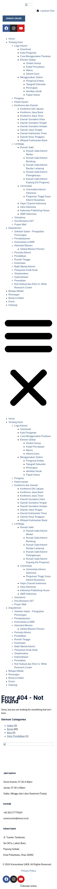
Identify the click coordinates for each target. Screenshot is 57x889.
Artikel (10, 725)
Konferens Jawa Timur (31, 116)
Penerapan (32, 88)
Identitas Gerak (34, 91)
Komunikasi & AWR (24, 242)
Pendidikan (20, 256)
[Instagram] (13, 28)
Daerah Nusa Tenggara (32, 137)
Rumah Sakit (27, 147)
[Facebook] (6, 28)
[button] (28, 362)
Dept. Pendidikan (16, 736)
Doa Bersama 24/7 (24, 221)
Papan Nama (33, 95)
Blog (9, 732)
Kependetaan (21, 277)
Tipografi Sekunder (36, 84)
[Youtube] (21, 28)
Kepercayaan (21, 102)
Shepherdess (21, 273)
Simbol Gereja (33, 63)
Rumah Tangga (22, 259)
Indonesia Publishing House (35, 210)
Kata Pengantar (28, 53)
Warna (29, 70)
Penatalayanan (22, 238)
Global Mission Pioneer (32, 249)
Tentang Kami (15, 42)
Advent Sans (32, 74)
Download (25, 49)
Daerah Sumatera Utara (32, 119)
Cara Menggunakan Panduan (35, 56)
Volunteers (19, 217)
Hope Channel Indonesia (33, 203)
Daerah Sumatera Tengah (33, 123)
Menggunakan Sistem (31, 77)
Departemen (14, 228)
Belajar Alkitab (16, 291)
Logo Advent (20, 46)
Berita (10, 729)
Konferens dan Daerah (26, 105)
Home (11, 39)
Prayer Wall (20, 224)
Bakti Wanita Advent (24, 266)
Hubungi (12, 305)
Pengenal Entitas (35, 81)
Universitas (26, 186)
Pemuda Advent (22, 252)
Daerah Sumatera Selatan (33, 126)
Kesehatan (20, 263)
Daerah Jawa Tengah (31, 130)
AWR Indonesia (28, 214)
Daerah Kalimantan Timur (33, 133)
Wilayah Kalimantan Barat (33, 140)
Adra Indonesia (28, 207)
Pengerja (19, 98)
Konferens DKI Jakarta (32, 109)
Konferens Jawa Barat (31, 112)
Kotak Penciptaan (35, 67)
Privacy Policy (28, 871)
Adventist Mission (23, 245)
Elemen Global (28, 60)
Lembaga (19, 144)
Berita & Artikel (16, 298)
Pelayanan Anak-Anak (26, 270)
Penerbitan (20, 280)
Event (11, 301)
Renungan (13, 294)
